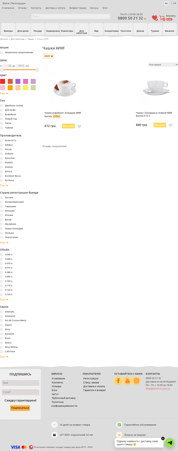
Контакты (36, 8)
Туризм (155, 31)
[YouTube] (127, 381)
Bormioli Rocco (13, 175)
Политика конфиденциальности (64, 403)
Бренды (8, 31)
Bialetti (9, 162)
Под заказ (68, 126)
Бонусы (94, 8)
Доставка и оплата (55, 8)
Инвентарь (67, 31)
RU (166, 3)
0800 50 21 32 (130, 18)
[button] (170, 443)
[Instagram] (136, 381)
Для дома (23, 31)
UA (174, 3)
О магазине (8, 8)
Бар (96, 31)
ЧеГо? (55, 394)
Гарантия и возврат (94, 390)
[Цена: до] (36, 69)
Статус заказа (91, 382)
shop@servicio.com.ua (158, 388)
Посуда (38, 31)
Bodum (9, 167)
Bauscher (10, 158)
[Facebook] (118, 381)
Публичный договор (64, 398)
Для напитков (81, 32)
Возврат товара (78, 8)
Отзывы (22, 8)
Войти (6, 3)
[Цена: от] (1, 69)
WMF (47, 56)
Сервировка (52, 31)
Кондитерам (111, 31)
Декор (140, 31)
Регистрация (18, 3)
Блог (105, 8)
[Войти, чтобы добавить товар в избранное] (79, 126)
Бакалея (169, 31)
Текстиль (125, 31)
